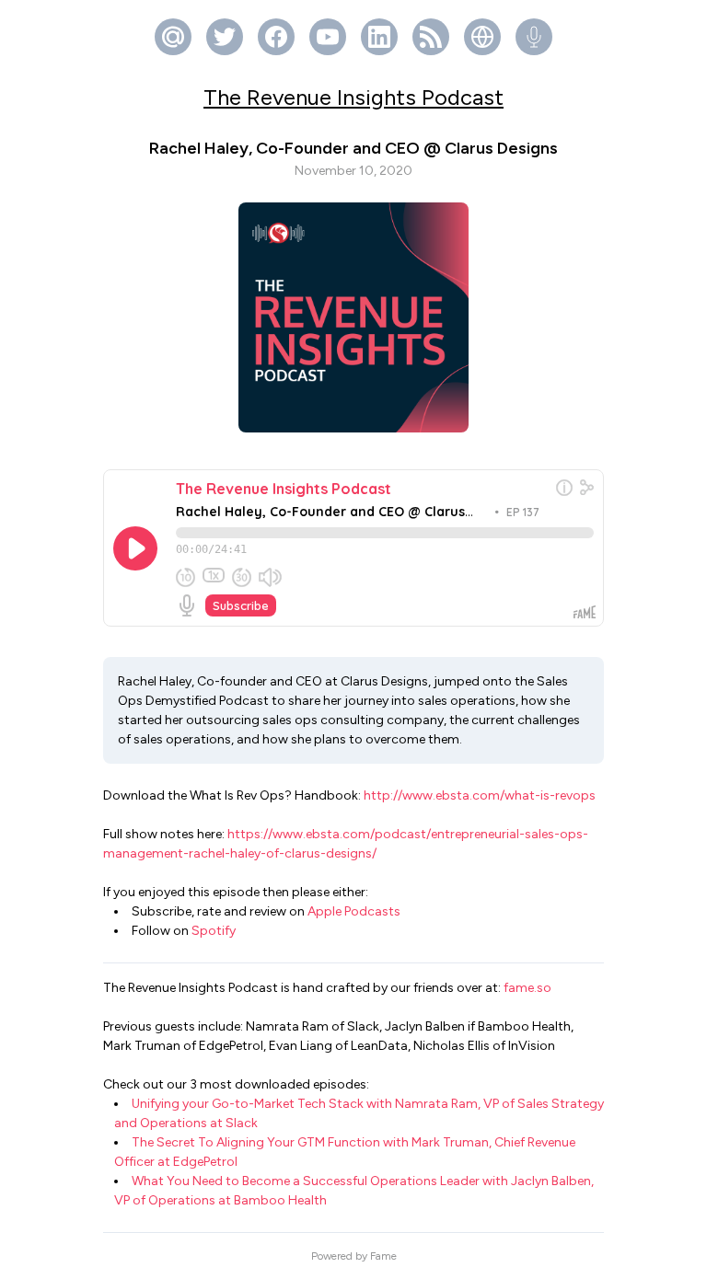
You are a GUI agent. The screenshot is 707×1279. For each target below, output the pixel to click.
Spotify (213, 931)
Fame (383, 1256)
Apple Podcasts (353, 911)
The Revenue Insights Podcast (353, 97)
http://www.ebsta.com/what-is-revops (480, 795)
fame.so (527, 988)
